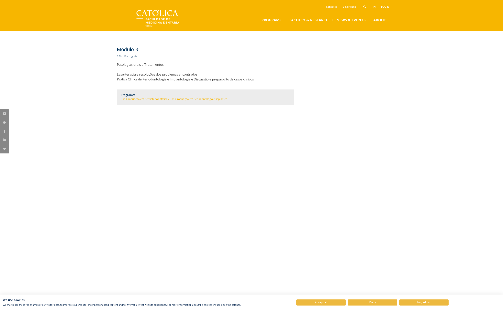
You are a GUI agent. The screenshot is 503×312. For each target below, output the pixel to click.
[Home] (156, 27)
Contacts (331, 6)
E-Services (349, 6)
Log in (385, 6)
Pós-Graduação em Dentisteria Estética (144, 99)
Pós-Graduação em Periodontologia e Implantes (198, 99)
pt (375, 6)
